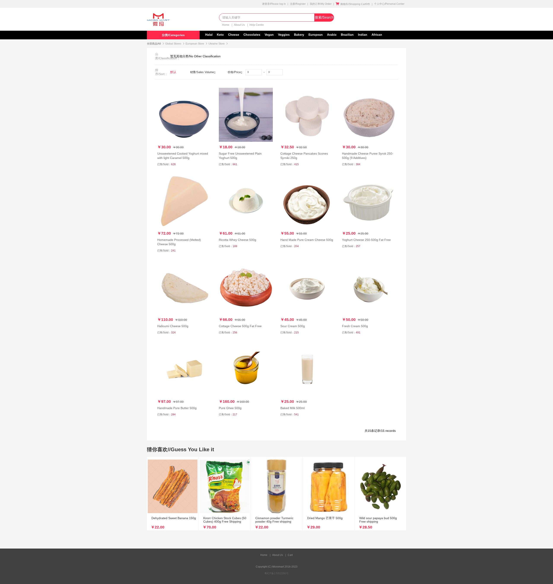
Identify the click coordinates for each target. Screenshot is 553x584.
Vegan (269, 34)
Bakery (299, 34)
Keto (220, 34)
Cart (290, 555)
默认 (173, 72)
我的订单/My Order (321, 3)
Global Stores (173, 43)
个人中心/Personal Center (389, 3)
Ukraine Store (216, 43)
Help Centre (256, 24)
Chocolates (251, 34)
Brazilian (347, 34)
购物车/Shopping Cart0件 (353, 4)
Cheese (233, 34)
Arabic (332, 34)
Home (226, 24)
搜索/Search (324, 17)
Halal (209, 34)
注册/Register (298, 3)
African (377, 34)
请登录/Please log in (274, 3)
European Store (195, 43)
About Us (239, 24)
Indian (362, 34)
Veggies (284, 34)
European (315, 34)
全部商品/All (154, 43)
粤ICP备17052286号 (276, 573)
